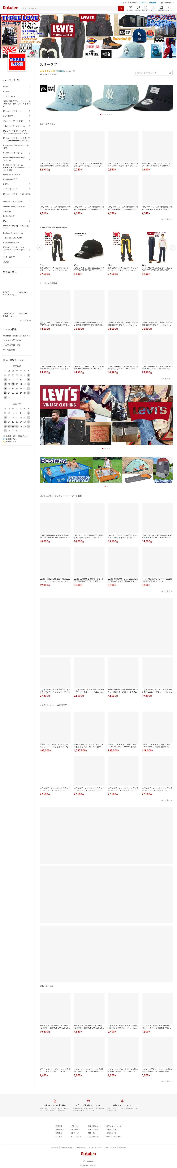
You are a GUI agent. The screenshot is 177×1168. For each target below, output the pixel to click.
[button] (167, 9)
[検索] (121, 15)
